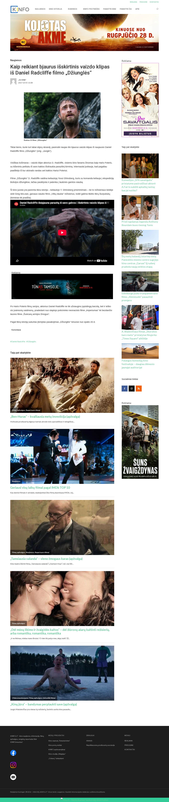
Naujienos (16, 60)
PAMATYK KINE (109, 9)
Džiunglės (32, 341)
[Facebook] (125, 388)
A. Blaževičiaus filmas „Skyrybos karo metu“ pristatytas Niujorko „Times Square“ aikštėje (139, 335)
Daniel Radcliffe (18, 341)
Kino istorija (55, 9)
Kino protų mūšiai (55, 745)
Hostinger (21, 792)
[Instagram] (132, 388)
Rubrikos (72, 9)
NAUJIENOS (40, 9)
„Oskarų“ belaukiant (56, 758)
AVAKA (89, 741)
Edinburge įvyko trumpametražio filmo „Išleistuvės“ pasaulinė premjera (140, 297)
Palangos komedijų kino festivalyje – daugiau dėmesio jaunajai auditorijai (138, 364)
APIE (137, 9)
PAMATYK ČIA (126, 9)
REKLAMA (133, 2)
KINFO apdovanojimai (56, 749)
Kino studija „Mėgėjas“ (57, 754)
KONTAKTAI (154, 2)
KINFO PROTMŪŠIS (91, 9)
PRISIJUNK (143, 2)
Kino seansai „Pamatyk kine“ (59, 741)
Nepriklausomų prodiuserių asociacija (100, 745)
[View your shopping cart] (152, 9)
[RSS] (139, 388)
